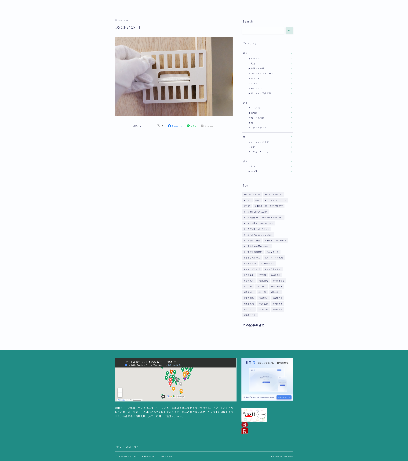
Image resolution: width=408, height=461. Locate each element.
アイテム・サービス (258, 152)
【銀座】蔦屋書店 (253, 252)
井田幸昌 (249, 275)
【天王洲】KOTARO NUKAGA (259, 223)
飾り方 (251, 166)
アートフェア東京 (274, 257)
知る (245, 102)
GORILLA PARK (252, 194)
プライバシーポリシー (125, 456)
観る (245, 53)
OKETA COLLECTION (276, 200)
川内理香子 (277, 286)
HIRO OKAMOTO (274, 194)
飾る (245, 161)
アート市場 (250, 263)
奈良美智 (264, 280)
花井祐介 (264, 303)
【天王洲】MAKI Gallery (257, 229)
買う (245, 137)
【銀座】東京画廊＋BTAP (257, 246)
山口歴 (248, 286)
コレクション (268, 263)
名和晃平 (249, 280)
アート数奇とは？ (168, 456)
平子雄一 (249, 292)
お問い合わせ (148, 456)
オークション (255, 88)
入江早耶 (276, 275)
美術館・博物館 (256, 68)
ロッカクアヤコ (273, 269)
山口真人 (262, 286)
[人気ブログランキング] (267, 431)
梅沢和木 (264, 297)
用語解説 (253, 112)
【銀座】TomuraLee (276, 240)
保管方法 (253, 171)
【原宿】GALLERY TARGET (269, 206)
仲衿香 (263, 275)
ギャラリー (254, 58)
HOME (118, 446)
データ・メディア (257, 127)
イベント (253, 83)
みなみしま (273, 252)
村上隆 (263, 292)
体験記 (251, 147)
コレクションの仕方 (258, 142)
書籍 (250, 122)
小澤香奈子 (279, 280)
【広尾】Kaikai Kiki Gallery (258, 234)
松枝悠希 (249, 297)
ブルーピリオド (252, 269)
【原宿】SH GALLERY (256, 211)
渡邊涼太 (249, 303)
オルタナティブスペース (260, 73)
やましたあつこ (252, 257)
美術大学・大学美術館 (259, 93)
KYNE (248, 200)
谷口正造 (249, 309)
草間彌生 (278, 303)
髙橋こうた (250, 315)
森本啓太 (278, 297)
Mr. (258, 200)
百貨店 (251, 63)
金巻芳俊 (264, 309)
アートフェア (255, 78)
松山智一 (276, 292)
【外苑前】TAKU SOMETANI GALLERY (264, 217)
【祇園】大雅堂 (252, 240)
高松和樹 (278, 309)
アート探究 (254, 107)
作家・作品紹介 (256, 117)
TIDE (247, 206)
